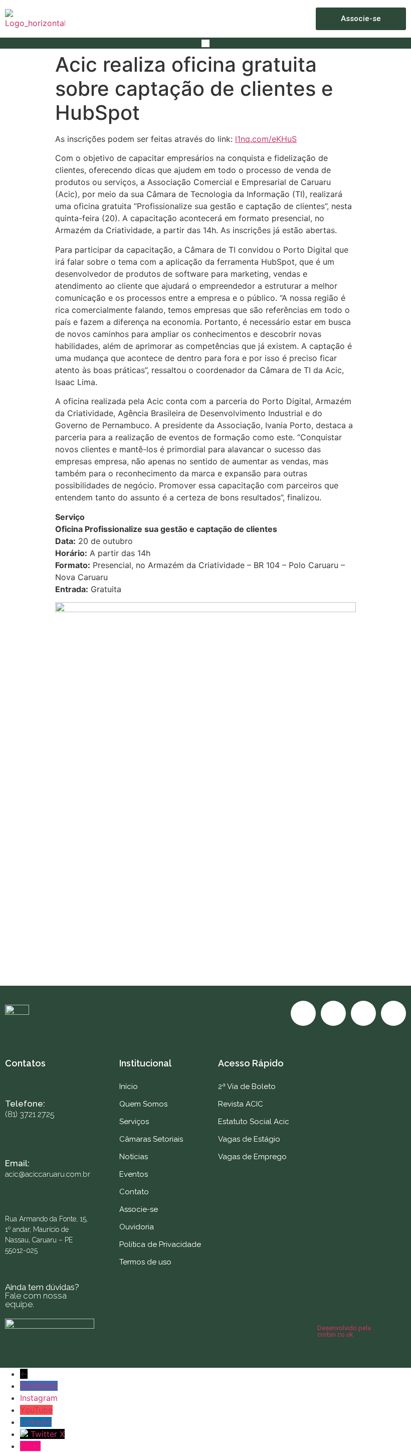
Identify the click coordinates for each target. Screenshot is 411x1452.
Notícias (133, 1156)
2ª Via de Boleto (247, 1086)
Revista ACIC (240, 1104)
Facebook (39, 1386)
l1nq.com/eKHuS (266, 139)
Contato (134, 1191)
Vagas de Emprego (252, 1156)
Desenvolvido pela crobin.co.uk (344, 1331)
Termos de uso (145, 1261)
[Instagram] (333, 1013)
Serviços (134, 1121)
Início (128, 1086)
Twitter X (48, 1434)
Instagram (39, 1398)
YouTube (36, 1410)
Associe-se (138, 1209)
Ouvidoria (136, 1226)
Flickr (30, 1446)
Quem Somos (143, 1104)
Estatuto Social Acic (253, 1121)
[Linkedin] (393, 1013)
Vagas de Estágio (249, 1139)
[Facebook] (303, 1013)
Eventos (133, 1174)
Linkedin (36, 1422)
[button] (205, 43)
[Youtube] (363, 1013)
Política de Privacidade (160, 1244)
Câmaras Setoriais (151, 1139)
